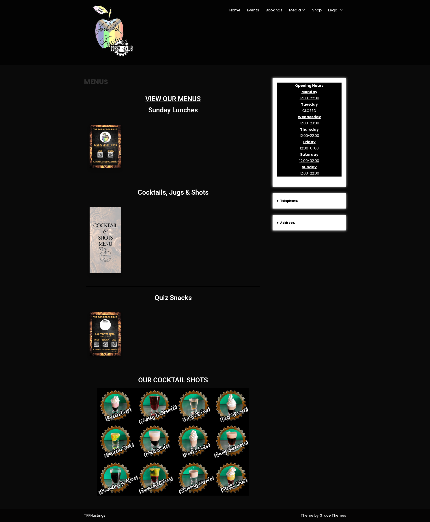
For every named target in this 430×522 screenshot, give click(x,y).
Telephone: (289, 201)
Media (295, 10)
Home (235, 10)
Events (253, 10)
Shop (317, 10)
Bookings (274, 10)
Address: (287, 223)
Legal (333, 10)
